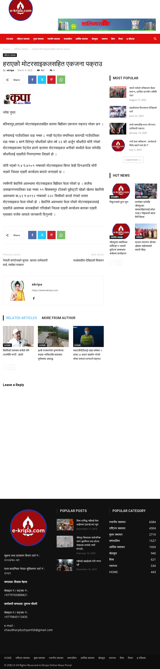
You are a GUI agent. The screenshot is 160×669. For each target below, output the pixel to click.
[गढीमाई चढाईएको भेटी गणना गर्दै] (65, 565)
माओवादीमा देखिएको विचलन (88, 260)
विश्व (113, 38)
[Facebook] (32, 79)
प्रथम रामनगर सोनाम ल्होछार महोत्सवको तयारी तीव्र (145, 246)
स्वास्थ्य (105, 38)
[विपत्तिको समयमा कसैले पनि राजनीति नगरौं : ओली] (18, 336)
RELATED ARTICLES (21, 318)
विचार (121, 38)
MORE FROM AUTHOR (58, 318)
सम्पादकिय (68, 38)
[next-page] (12, 367)
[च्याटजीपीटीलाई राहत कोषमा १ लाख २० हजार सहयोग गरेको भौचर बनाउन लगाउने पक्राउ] (88, 336)
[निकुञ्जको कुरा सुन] (121, 191)
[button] (155, 39)
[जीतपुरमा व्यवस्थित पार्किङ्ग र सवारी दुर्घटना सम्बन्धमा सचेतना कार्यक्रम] (121, 231)
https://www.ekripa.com (45, 290)
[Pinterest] (51, 79)
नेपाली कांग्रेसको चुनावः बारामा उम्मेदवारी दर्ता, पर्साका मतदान (25, 263)
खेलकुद (95, 38)
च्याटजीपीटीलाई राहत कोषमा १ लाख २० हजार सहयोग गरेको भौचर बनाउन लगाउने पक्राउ (87, 354)
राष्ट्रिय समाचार (23, 38)
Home (6, 49)
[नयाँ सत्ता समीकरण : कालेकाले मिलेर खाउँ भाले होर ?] (118, 145)
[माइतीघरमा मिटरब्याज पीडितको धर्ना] (118, 112)
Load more (132, 159)
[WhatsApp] (61, 79)
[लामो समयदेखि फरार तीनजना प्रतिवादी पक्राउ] (118, 129)
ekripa (10, 70)
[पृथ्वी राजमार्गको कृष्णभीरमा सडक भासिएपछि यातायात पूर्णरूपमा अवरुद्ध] (53, 336)
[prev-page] (5, 367)
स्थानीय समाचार (54, 38)
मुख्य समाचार (38, 38)
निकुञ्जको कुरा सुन (119, 202)
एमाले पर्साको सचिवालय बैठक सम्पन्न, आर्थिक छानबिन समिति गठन (143, 92)
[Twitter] (42, 79)
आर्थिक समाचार (82, 38)
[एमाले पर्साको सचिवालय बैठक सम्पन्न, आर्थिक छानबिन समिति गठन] (118, 92)
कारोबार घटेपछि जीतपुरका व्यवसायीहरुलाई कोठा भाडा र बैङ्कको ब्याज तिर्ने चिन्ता (145, 209)
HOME (9, 38)
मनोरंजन (139, 237)
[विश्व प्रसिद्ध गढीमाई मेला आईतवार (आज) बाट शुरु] (65, 525)
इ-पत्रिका (130, 38)
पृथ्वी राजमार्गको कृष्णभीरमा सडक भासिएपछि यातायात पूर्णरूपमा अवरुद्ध (51, 354)
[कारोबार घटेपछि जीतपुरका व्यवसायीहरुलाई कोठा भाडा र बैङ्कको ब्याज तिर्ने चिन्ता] (146, 191)
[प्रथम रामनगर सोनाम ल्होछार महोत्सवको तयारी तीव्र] (146, 231)
